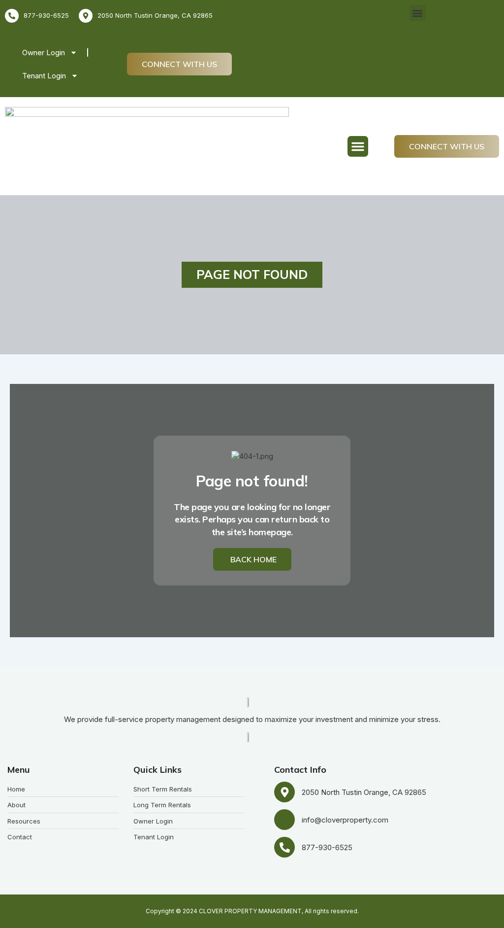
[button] (418, 13)
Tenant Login (44, 75)
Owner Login (43, 52)
